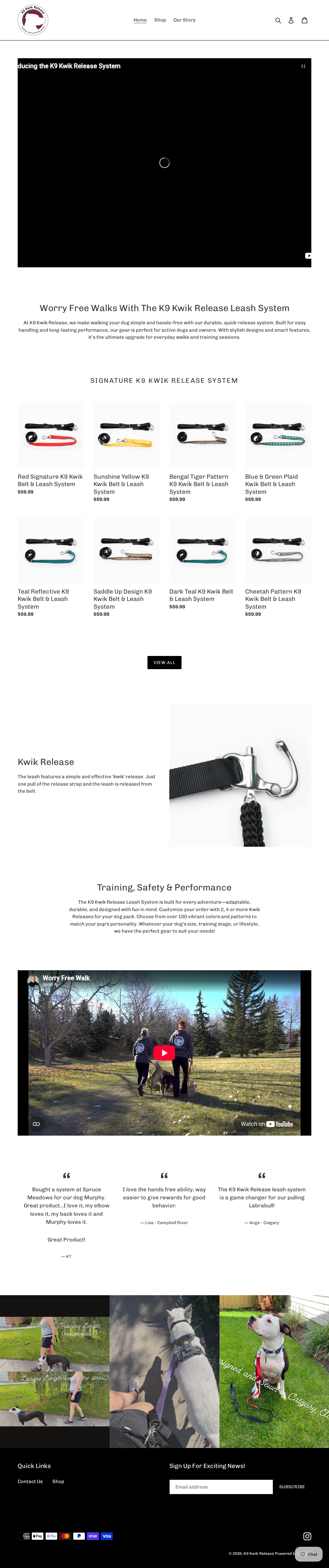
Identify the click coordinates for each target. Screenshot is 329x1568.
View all (164, 662)
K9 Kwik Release (259, 1553)
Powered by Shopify (293, 1553)
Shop (58, 1481)
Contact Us (30, 1481)
